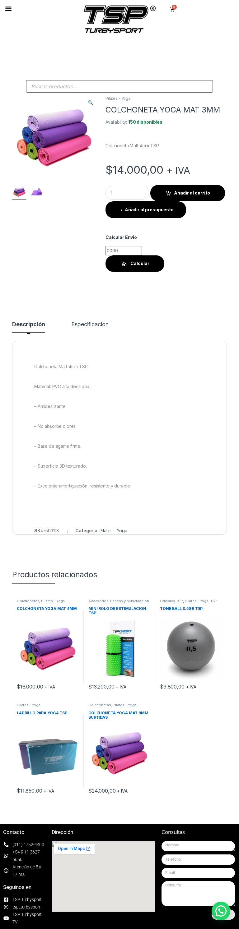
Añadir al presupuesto (149, 209)
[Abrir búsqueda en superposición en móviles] (119, 86)
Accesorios (98, 601)
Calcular (139, 263)
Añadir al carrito (192, 192)
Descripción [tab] (28, 324)
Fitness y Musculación (129, 601)
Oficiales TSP (171, 601)
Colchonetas (28, 601)
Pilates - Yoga (117, 98)
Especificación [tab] (89, 324)
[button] (8, 8)
